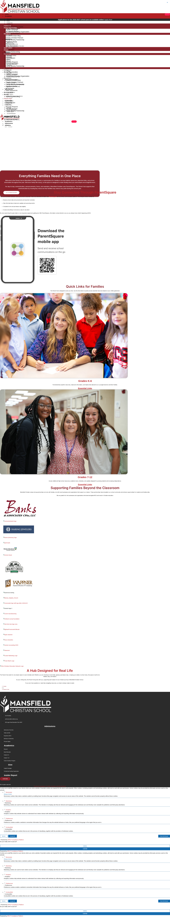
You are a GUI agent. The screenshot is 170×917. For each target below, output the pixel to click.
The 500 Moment (11, 113)
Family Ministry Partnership (15, 40)
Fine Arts (9, 73)
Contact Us (7, 26)
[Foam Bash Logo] (8, 661)
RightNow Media (11, 42)
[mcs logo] (20, 6)
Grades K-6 (9, 23)
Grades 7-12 (85, 477)
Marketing (8, 801)
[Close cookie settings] (166, 790)
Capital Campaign (12, 30)
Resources (7, 34)
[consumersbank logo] (9, 521)
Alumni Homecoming (13, 52)
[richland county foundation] (11, 619)
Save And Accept (164, 836)
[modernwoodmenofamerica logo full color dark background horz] (10, 549)
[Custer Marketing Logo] (10, 655)
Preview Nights (10, 49)
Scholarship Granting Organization (17, 32)
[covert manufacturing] (9, 613)
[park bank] (6, 542)
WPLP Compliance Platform (16, 839)
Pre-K (8, 21)
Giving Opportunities (10, 28)
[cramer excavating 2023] (10, 645)
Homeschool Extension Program (15, 26)
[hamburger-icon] (167, 14)
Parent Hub (7, 54)
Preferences (9, 818)
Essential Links (85, 388)
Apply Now (108, 20)
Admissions (9, 123)
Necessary (9, 792)
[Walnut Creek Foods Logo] (14, 567)
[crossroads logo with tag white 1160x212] (15, 603)
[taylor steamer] (7, 634)
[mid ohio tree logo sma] (10, 624)
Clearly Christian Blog (13, 36)
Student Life (8, 68)
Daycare (9, 19)
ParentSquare (10, 58)
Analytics (8, 809)
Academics (8, 16)
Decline (3, 836)
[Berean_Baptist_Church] (10, 598)
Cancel (85, 846)
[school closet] (7, 555)
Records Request (12, 62)
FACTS (8, 60)
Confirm (85, 848)
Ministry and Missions (14, 33)
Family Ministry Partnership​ (15, 66)
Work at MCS (8, 48)
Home (7, 14)
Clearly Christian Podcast (14, 38)
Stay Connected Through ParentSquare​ (85, 192)
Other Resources (11, 46)
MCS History (10, 94)
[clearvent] (6, 650)
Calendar (9, 56)
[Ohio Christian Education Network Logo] (12, 666)
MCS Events (10, 44)
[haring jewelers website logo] (18, 529)
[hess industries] (8, 640)
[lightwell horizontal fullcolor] (11, 629)
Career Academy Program (13, 28)
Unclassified (9, 827)
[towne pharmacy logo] (10, 537)
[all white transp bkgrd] (25, 704)
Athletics (8, 125)
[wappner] (18, 583)
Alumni (6, 50)
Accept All (12, 836)
